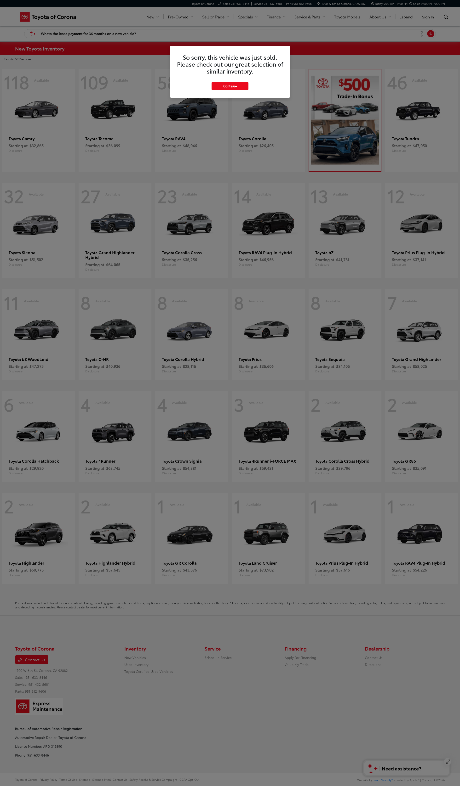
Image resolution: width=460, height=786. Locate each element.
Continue (230, 86)
